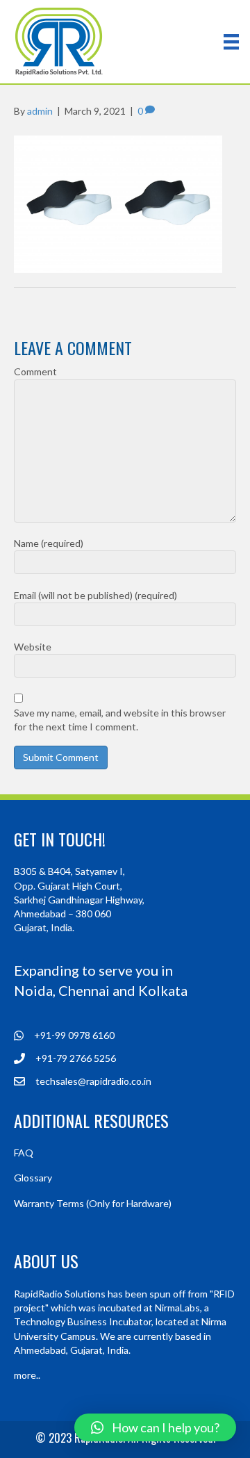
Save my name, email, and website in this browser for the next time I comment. (120, 719)
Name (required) (48, 543)
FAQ (23, 1152)
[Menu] (231, 41)
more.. (27, 1375)
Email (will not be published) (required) (95, 595)
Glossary (33, 1177)
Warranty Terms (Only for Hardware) (93, 1203)
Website (32, 647)
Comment (35, 371)
